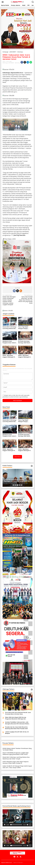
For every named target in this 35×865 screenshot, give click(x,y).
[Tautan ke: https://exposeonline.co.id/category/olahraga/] (32, 689)
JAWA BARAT (11, 62)
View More (17, 457)
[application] (17, 817)
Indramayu (5, 62)
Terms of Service (18, 862)
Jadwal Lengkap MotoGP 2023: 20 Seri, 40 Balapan (17, 732)
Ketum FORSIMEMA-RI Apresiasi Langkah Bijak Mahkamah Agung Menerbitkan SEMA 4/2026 (15, 753)
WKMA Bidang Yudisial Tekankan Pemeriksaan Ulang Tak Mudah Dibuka (17, 749)
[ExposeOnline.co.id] (17, 2)
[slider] (16, 824)
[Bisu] (27, 825)
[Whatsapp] (30, 62)
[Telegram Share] (28, 62)
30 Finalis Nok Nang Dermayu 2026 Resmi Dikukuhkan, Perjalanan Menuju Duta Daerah (24, 342)
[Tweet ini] (25, 62)
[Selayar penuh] (30, 825)
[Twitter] (17, 290)
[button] (17, 817)
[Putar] (5, 825)
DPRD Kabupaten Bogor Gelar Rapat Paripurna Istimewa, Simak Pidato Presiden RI (15, 762)
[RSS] (20, 290)
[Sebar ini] (22, 62)
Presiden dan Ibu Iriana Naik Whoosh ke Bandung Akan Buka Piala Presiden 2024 (16, 727)
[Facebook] (14, 290)
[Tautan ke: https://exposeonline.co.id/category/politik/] (32, 466)
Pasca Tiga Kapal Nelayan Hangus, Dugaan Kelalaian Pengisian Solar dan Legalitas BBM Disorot (24, 327)
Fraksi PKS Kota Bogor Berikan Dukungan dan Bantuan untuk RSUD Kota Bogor (17, 480)
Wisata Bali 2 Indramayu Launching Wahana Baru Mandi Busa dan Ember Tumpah (9, 327)
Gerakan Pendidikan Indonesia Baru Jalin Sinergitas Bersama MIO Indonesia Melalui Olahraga (17, 722)
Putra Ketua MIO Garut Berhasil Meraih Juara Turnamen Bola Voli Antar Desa (18, 713)
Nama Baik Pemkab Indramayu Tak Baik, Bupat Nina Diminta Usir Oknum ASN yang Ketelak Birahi (25, 299)
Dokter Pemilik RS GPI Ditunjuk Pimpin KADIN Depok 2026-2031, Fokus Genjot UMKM (17, 766)
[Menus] (2, 2)
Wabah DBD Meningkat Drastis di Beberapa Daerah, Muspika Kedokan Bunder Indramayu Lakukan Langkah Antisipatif (9, 299)
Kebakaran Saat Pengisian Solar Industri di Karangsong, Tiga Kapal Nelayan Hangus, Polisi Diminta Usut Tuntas (9, 342)
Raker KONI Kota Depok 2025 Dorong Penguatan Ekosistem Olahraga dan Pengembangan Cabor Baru (15, 718)
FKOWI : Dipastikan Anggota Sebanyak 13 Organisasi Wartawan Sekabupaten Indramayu (10, 356)
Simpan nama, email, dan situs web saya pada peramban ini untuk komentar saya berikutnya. (16, 396)
